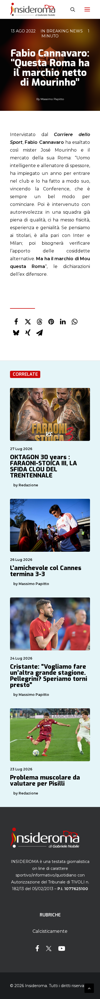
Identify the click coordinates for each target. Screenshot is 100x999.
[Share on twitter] (27, 321)
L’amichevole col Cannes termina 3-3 (45, 571)
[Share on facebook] (16, 321)
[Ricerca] (70, 9)
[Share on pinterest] (51, 321)
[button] (87, 9)
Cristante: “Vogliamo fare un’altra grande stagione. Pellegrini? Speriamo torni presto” (48, 676)
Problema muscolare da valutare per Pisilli (45, 780)
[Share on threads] (39, 321)
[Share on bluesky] (16, 332)
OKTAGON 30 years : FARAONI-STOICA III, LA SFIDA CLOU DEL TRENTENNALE (43, 466)
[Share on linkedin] (62, 321)
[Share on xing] (27, 332)
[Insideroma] (32, 9)
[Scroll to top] (89, 987)
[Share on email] (39, 332)
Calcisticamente (50, 931)
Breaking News (64, 31)
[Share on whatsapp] (74, 321)
